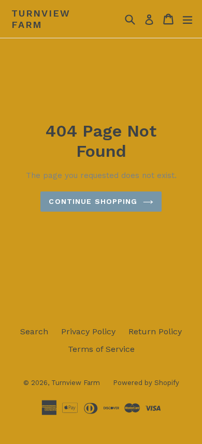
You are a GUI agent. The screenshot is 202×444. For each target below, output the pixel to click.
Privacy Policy (88, 331)
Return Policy (155, 331)
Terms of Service (101, 349)
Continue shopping (93, 201)
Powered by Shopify (146, 383)
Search (34, 331)
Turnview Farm (40, 19)
